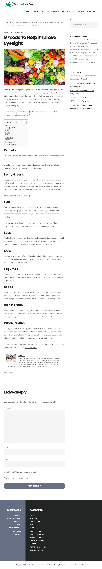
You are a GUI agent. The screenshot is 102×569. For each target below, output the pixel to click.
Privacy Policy (15, 528)
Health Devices (36, 531)
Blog (16, 373)
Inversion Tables (36, 537)
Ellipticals (34, 518)
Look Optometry (31, 347)
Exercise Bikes (35, 522)
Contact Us (16, 522)
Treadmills (34, 544)
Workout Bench (36, 550)
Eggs (8, 132)
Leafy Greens (11, 128)
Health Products (37, 534)
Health (32, 528)
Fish (8, 130)
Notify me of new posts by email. (17, 478)
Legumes (10, 137)
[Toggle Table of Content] (24, 122)
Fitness (33, 525)
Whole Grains (11, 144)
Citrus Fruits (11, 142)
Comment (8, 408)
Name (6, 447)
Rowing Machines (37, 541)
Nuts (8, 135)
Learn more (39, 25)
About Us (17, 515)
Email (6, 460)
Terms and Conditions (71, 565)
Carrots (8, 125)
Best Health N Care (19, 4)
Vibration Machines (38, 547)
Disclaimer (16, 525)
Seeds (8, 140)
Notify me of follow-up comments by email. (21, 472)
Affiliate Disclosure (13, 518)
